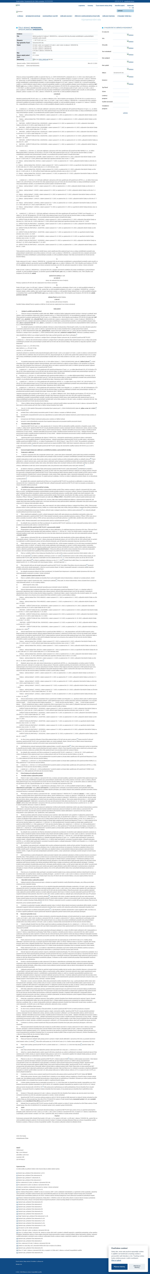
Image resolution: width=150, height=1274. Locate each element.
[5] (17, 1182)
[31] (17, 1252)
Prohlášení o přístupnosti (37, 1261)
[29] (17, 1248)
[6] (17, 1185)
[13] (17, 1206)
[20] (17, 1223)
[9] (17, 1192)
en (133, 7)
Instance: (104, 80)
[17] (17, 1216)
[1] (17, 1173)
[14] (17, 1209)
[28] (17, 1245)
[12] (17, 1204)
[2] (17, 1175)
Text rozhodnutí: (106, 51)
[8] (17, 1189)
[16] (17, 1213)
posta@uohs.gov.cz (129, 1)
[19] (17, 1221)
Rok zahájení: (106, 58)
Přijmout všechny (119, 1266)
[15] (17, 1211)
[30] (17, 1250)
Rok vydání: (105, 65)
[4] (17, 1180)
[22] (17, 1228)
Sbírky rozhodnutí (39, 1)
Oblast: (104, 72)
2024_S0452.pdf (43, 59)
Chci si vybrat (116, 1260)
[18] (17, 1218)
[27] (17, 1243)
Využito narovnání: (107, 101)
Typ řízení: (105, 87)
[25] (17, 1238)
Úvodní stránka (20, 1)
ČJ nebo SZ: (105, 32)
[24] (17, 1232)
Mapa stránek (27, 1261)
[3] (17, 1177)
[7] (17, 1187)
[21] (17, 1225)
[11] (17, 1202)
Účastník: (105, 45)
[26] (17, 1241)
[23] (17, 1230)
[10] (17, 1198)
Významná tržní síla (29, 1)
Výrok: (104, 91)
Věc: (103, 38)
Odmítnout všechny (137, 1266)
